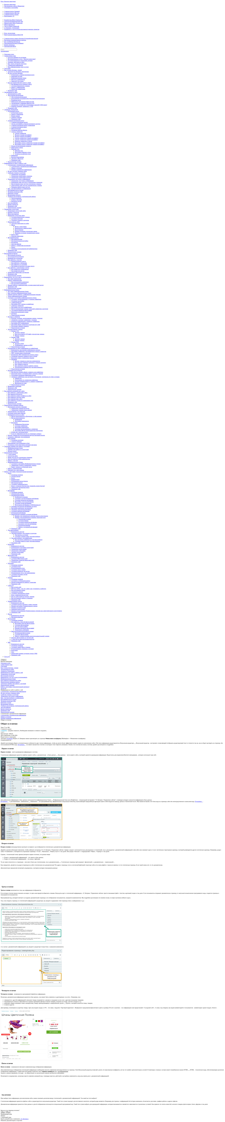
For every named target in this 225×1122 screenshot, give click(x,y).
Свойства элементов (17, 305)
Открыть (3, 659)
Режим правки (15, 116)
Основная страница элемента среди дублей (24, 356)
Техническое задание (24, 519)
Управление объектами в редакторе (18, 272)
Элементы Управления (11, 109)
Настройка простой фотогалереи (24, 623)
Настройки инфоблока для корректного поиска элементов (28, 351)
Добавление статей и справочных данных (23, 465)
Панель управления (17, 114)
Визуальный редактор (10, 253)
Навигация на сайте (14, 222)
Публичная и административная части (22, 75)
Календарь (11, 544)
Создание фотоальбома (22, 625)
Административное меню (19, 127)
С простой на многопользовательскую (22, 639)
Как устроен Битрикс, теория (13, 70)
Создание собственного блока (20, 593)
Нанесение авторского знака (19, 312)
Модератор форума (17, 617)
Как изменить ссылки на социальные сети (20, 400)
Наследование (19, 229)
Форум (10, 614)
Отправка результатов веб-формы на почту (24, 506)
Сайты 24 (10, 585)
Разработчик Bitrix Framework (13, 20)
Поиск (13, 247)
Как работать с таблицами (19, 263)
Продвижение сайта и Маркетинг (14, 6)
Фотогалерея (11, 618)
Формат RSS (15, 342)
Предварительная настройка (19, 241)
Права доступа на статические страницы (20, 457)
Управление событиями (18, 550)
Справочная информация (15, 65)
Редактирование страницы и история (22, 649)
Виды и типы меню (21, 226)
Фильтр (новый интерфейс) (23, 136)
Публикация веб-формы (18, 513)
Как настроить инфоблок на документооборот (28, 539)
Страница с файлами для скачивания (19, 437)
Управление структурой (11, 209)
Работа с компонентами (15, 280)
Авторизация (5, 51)
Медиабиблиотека (13, 237)
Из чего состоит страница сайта (17, 171)
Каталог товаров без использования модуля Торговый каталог (26, 435)
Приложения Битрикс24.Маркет (14, 43)
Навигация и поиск (17, 147)
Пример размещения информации (21, 169)
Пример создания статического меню (26, 231)
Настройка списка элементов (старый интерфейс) (30, 143)
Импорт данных (19, 335)
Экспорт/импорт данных (15, 329)
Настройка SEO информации (20, 323)
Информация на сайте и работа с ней (15, 163)
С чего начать (12, 454)
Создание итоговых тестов (19, 574)
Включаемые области (14, 195)
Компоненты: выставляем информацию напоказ (25, 350)
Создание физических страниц (20, 86)
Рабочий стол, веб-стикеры (16, 470)
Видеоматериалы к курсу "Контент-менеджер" (22, 59)
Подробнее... (21, 744)
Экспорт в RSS (19, 343)
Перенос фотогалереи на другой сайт (22, 637)
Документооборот (13, 530)
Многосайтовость (9, 24)
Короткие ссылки (13, 193)
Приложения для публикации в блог (19, 443)
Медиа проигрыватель (18, 418)
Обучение (11, 563)
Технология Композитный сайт (13, 21)
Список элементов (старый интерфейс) (26, 138)
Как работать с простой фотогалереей (22, 622)
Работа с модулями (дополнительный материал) (18, 471)
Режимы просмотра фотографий (24, 628)
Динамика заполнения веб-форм (21, 509)
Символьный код (16, 302)
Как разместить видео (17, 271)
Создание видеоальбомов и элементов (26, 429)
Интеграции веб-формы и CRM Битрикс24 (28, 505)
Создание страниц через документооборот (27, 536)
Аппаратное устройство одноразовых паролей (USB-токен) (29, 105)
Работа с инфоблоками (18, 87)
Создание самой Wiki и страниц (20, 647)
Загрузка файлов (13, 203)
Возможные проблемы (14, 386)
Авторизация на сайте (10, 92)
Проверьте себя (12, 90)
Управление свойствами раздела (21, 177)
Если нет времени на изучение (17, 57)
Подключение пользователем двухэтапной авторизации (28, 98)
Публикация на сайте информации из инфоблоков (23, 348)
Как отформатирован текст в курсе (18, 67)
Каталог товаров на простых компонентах (27, 361)
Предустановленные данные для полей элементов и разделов (29, 309)
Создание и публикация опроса (20, 581)
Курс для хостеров (9, 33)
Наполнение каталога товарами (17, 407)
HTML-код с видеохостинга (19, 432)
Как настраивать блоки (18, 590)
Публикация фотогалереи (22, 633)
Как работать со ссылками (19, 264)
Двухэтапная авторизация (15, 95)
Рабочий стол (15, 149)
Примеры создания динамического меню (27, 233)
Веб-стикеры (11, 438)
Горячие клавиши (16, 117)
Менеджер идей (12, 555)
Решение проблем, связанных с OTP (22, 106)
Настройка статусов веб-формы (24, 501)
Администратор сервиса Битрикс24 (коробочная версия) (21, 38)
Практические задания (14, 162)
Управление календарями (19, 549)
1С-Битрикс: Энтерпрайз (11, 28)
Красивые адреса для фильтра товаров (22, 358)
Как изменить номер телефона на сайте (19, 396)
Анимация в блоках (17, 592)
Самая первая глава (10, 56)
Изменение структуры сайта (16, 215)
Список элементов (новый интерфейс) (26, 139)
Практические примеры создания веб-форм (24, 514)
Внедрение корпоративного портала (15, 40)
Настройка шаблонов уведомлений (21, 508)
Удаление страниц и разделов (20, 220)
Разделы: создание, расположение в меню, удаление (26, 318)
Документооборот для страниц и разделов (23, 533)
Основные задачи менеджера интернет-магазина (22, 445)
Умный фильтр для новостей (16, 411)
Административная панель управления (23, 125)
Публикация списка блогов (19, 481)
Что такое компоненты (14, 279)
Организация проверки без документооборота (28, 367)
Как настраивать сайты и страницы (22, 598)
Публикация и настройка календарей (22, 547)
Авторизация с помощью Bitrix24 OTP (22, 103)
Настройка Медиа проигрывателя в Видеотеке (29, 430)
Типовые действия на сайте (16, 62)
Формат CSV (15, 331)
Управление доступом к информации (19, 179)
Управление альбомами (22, 630)
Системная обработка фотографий (21, 310)
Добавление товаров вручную (20, 408)
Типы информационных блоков (17, 296)
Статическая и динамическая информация (20, 165)
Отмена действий (16, 199)
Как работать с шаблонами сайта (17, 392)
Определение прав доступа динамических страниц (26, 185)
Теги (12, 652)
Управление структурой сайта (17, 211)
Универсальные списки (15, 601)
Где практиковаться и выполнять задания (20, 60)
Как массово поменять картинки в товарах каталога (30, 362)
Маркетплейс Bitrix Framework (13, 23)
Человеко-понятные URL (15, 192)
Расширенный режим (17, 495)
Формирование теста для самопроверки (23, 573)
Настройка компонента (22, 427)
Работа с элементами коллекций (20, 245)
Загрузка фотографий (21, 626)
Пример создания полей (18, 607)
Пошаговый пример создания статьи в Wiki (24, 653)
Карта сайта (14, 234)
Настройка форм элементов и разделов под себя (25, 324)
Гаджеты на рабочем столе (23, 154)
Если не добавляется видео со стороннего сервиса (26, 433)
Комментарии (15, 479)
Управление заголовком (18, 174)
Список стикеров (16, 441)
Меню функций (16, 128)
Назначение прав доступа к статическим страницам (26, 182)
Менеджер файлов (13, 214)
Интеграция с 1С (9, 16)
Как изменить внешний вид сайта (14, 391)
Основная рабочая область (19, 130)
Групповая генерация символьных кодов (23, 375)
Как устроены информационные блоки (19, 293)
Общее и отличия (16, 168)
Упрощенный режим (17, 494)
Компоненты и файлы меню (23, 228)
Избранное (14, 155)
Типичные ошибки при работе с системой (17, 446)
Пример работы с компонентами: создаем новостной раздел (26, 285)
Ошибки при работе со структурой (18, 449)
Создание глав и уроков (18, 569)
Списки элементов (16, 131)
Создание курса (16, 566)
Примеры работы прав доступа (20, 187)
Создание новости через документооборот (27, 541)
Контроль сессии (16, 201)
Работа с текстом (13, 460)
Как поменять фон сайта (15, 399)
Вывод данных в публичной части (21, 467)
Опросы (10, 577)
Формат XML (15, 337)
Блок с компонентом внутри (19, 595)
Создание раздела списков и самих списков (24, 604)
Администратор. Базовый (12, 11)
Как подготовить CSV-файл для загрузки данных (29, 334)
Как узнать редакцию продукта (17, 63)
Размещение (18, 419)
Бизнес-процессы (9, 45)
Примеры (14, 359)
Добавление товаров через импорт (21, 410)
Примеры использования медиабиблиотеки (24, 248)
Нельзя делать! (12, 451)
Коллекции (14, 242)
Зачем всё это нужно (17, 81)
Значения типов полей (18, 609)
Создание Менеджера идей (19, 558)
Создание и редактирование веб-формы (27, 498)
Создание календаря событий (16, 413)
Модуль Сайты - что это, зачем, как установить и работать (28, 588)
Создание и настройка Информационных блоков (26, 464)
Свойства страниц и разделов (16, 173)
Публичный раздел (13, 111)
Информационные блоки (18, 78)
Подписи (14, 313)
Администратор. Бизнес (11, 14)
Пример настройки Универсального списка (24, 606)
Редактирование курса (18, 568)
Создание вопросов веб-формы (24, 500)
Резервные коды (16, 100)
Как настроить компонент (19, 283)
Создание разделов (17, 218)
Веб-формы (11, 490)
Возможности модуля (17, 531)
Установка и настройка (11, 7)
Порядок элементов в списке (23, 141)
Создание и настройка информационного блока (22, 297)
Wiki (9, 642)
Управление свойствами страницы (21, 176)
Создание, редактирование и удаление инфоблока (26, 299)
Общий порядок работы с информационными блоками (24, 294)
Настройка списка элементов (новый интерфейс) (29, 144)
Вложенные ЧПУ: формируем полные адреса (24, 354)
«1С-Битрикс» (24, 1119)
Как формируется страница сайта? (21, 84)
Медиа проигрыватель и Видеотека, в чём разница (26, 416)
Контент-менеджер (10, 4)
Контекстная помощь (17, 157)
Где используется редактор (16, 256)
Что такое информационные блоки (18, 291)
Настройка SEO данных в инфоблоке (22, 304)
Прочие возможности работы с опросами (23, 582)
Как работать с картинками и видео (18, 267)
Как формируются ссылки (15, 190)
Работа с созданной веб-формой (27, 527)
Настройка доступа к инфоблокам (21, 307)
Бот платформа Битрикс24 (12, 41)
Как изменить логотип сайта (16, 397)
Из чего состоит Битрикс (15, 73)
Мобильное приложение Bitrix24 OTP (22, 101)
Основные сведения (17, 440)
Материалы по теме (21, 383)
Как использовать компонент (20, 282)
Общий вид (18, 378)
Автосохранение (16, 198)
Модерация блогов (16, 482)
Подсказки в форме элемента (20, 326)
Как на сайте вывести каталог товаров (22, 596)
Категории (14, 650)
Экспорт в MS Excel (17, 158)
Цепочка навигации (17, 236)
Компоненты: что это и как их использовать (17, 277)
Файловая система (16, 76)
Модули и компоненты (18, 79)
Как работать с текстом (15, 260)
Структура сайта (13, 456)
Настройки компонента (22, 421)
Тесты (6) (7, 656)
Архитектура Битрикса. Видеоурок (18, 71)
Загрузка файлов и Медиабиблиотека (19, 459)
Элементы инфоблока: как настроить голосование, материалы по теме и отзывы (35, 377)
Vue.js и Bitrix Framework (11, 26)
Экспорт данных (20, 332)
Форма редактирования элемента (21, 146)
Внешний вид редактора (15, 258)
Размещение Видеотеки (22, 424)
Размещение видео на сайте (16, 414)
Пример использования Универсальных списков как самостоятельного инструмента (36, 611)
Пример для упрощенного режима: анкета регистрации (31, 516)
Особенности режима (21, 497)
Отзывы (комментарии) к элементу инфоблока (29, 381)
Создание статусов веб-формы (27, 524)
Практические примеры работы (13, 405)
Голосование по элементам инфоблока (26, 380)
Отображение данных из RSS (23, 345)
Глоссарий (7, 68)
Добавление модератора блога (20, 487)
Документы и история (21, 535)
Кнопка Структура (13, 212)
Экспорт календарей (17, 552)
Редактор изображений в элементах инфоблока (25, 321)
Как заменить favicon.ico (15, 394)
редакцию (10, 738)
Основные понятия (17, 475)
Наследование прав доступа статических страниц (26, 184)
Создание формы (23, 520)
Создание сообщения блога (19, 484)
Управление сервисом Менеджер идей (22, 560)
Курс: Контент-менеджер (8, 1)
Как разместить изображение (20, 269)
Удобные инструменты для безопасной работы (22, 196)
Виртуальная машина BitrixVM (13, 34)
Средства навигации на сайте (20, 223)
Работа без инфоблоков (18, 89)
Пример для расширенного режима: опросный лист (30, 517)
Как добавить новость (21, 364)
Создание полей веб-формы (23, 503)
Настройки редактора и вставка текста (22, 266)
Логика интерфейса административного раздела (25, 124)
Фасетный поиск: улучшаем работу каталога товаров (27, 373)
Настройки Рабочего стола (23, 152)
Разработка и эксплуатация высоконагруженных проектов (21, 29)
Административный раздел (16, 120)
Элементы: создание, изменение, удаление (24, 320)
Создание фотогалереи (21, 634)
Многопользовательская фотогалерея (22, 631)
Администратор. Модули (11, 13)
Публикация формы (24, 525)
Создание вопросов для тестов (20, 571)
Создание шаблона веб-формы (20, 511)
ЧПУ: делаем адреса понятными (20, 353)
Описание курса (9, 54)
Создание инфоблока (21, 426)
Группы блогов (15, 476)
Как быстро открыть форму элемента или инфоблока (27, 372)
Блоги (9, 473)
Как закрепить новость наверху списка (26, 365)
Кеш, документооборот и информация (19, 188)
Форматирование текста (18, 261)
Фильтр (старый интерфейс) (23, 135)
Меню (13, 225)
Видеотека (14, 422)
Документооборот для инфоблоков (21, 538)
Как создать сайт (16, 587)
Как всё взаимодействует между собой (19, 82)
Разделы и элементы (14, 316)
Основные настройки (17, 301)
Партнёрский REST (10, 46)
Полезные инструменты (15, 370)
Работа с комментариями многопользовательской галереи (32, 636)
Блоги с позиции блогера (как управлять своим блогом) (28, 486)
